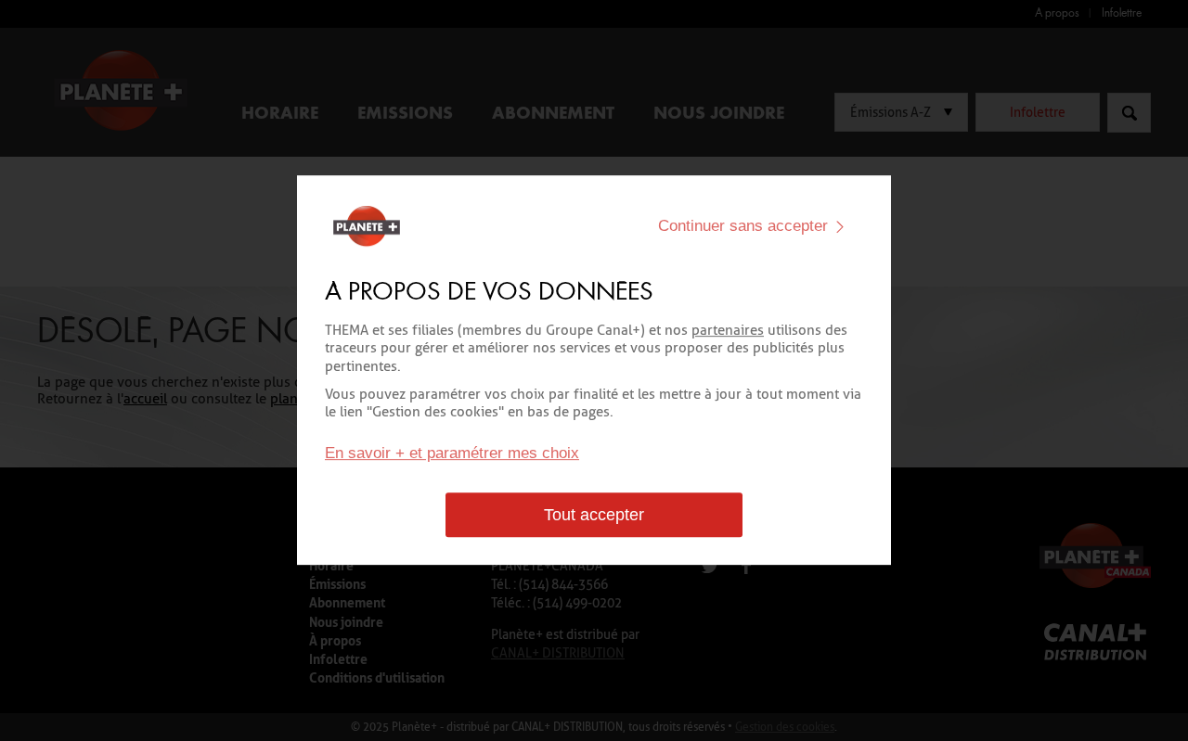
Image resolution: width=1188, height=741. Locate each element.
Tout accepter (594, 515)
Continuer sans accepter (743, 226)
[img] (840, 227)
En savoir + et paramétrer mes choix (452, 454)
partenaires (727, 330)
